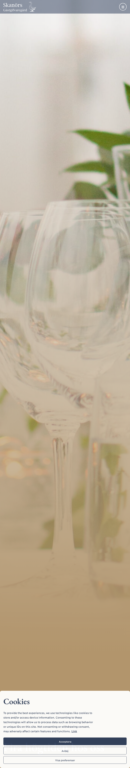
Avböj (65, 750)
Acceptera (65, 741)
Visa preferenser (65, 760)
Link (74, 731)
